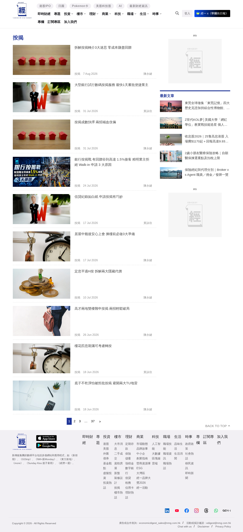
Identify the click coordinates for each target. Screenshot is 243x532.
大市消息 (118, 446)
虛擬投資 (107, 475)
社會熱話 (189, 456)
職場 (130, 14)
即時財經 (44, 14)
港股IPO (45, 5)
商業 (105, 14)
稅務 (128, 482)
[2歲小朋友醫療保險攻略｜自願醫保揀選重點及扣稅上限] (171, 157)
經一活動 (142, 487)
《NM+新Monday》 (45, 459)
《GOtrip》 (26, 459)
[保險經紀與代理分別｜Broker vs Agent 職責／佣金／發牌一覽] (171, 173)
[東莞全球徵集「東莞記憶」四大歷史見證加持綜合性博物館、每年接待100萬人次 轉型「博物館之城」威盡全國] (171, 107)
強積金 (129, 463)
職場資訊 (167, 456)
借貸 (128, 477)
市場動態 (142, 443)
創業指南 (142, 458)
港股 (106, 443)
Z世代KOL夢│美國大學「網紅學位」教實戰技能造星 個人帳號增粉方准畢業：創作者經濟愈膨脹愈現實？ (207, 123)
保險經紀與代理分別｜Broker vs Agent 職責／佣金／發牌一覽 (207, 172)
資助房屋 (118, 466)
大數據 (156, 453)
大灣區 (140, 473)
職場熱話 (167, 466)
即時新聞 (189, 475)
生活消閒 (178, 456)
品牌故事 (142, 448)
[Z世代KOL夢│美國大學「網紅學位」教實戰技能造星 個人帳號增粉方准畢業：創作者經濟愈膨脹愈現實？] (171, 123)
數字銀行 (129, 470)
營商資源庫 (143, 463)
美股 (106, 448)
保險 (128, 453)
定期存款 (129, 446)
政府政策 (189, 446)
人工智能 (156, 446)
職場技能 (167, 446)
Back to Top (216, 426)
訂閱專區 (54, 22)
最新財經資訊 (139, 5)
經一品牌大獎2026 (143, 480)
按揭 (77, 73)
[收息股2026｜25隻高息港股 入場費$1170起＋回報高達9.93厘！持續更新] (171, 140)
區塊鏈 (156, 458)
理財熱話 (129, 495)
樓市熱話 (118, 495)
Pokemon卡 (80, 5)
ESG (139, 468)
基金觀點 (107, 466)
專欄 (41, 22)
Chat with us (185, 526)
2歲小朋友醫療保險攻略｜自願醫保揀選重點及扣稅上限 (206, 155)
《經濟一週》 (64, 463)
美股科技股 (103, 5)
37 (93, 421)
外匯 (106, 453)
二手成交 (118, 456)
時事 (155, 14)
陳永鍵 (148, 73)
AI (120, 5)
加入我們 (70, 22)
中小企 (140, 453)
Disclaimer (203, 526)
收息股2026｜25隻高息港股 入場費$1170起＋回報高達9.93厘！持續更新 (206, 140)
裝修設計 (118, 480)
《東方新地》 (66, 459)
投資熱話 (107, 485)
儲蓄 (128, 458)
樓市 (80, 14)
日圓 (61, 5)
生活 (143, 14)
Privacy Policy (223, 526)
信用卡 (129, 487)
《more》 (17, 463)
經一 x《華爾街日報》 (214, 13)
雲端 (155, 463)
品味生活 (178, 446)
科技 (118, 14)
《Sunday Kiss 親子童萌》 (40, 463)
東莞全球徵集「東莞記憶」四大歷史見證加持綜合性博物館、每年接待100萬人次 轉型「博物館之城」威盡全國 (207, 106)
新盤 (117, 473)
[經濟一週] (22, 10)
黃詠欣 (148, 111)
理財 (92, 14)
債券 (106, 458)
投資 (67, 14)
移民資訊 (189, 466)
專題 (57, 14)
